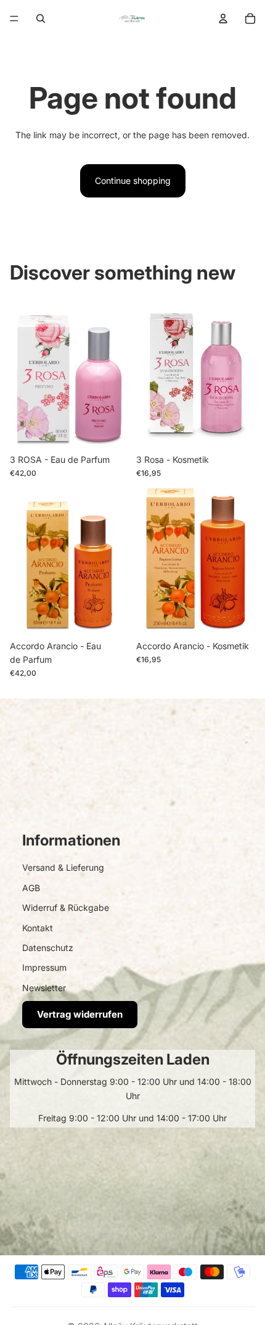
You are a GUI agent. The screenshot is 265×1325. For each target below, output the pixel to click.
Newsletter (44, 987)
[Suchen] (40, 18)
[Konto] (223, 18)
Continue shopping (133, 180)
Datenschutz (47, 947)
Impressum (44, 967)
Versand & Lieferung (63, 867)
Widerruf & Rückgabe (65, 907)
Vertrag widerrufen (80, 1014)
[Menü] (14, 18)
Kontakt (37, 928)
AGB (31, 888)
